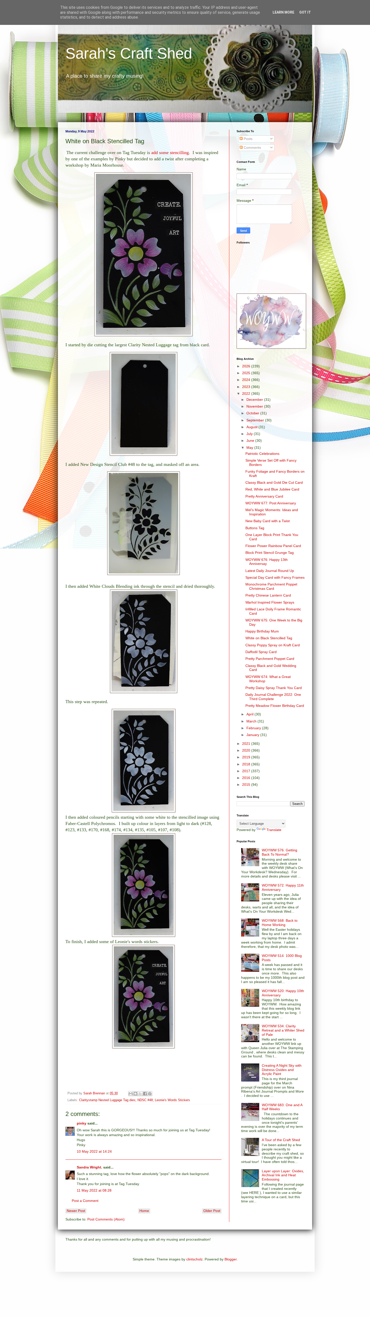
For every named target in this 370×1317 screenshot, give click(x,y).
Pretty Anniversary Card (264, 496)
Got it (305, 12)
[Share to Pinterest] (149, 1093)
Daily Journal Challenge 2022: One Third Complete (273, 697)
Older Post (211, 1211)
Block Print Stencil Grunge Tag (269, 553)
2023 (246, 387)
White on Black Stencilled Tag (268, 638)
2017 (246, 771)
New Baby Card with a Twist (267, 521)
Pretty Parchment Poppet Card (269, 659)
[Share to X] (140, 1093)
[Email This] (130, 1093)
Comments (252, 147)
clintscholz (194, 1259)
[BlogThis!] (135, 1093)
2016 (246, 778)
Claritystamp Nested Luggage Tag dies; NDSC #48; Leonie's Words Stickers (134, 1100)
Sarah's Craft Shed (128, 53)
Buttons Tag (254, 528)
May (250, 448)
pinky (81, 1123)
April (250, 714)
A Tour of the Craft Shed (281, 1140)
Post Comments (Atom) (106, 1219)
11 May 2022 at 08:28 (94, 1190)
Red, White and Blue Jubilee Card (272, 489)
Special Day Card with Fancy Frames (275, 577)
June (250, 440)
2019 (246, 757)
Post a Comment (85, 1201)
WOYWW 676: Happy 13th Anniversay (266, 562)
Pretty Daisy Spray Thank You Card (273, 688)
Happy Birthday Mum (262, 631)
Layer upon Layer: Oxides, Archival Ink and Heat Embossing (283, 1175)
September (255, 420)
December (255, 400)
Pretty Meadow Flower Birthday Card (274, 706)
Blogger (231, 1259)
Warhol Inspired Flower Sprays (269, 602)
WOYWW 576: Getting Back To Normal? (279, 852)
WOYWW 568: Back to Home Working (280, 922)
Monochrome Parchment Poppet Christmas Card (271, 586)
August (252, 427)
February (254, 728)
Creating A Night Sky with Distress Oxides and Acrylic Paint (282, 1069)
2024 (246, 380)
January (253, 735)
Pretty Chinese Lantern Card (268, 595)
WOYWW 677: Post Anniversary (270, 503)
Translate (274, 830)
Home (144, 1211)
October (253, 413)
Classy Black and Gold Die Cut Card (274, 482)
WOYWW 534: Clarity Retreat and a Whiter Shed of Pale (283, 1030)
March (251, 721)
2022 (246, 394)
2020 (246, 750)
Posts (247, 139)
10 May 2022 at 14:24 (94, 1151)
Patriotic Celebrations (262, 454)
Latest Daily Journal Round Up (269, 571)
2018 (246, 764)
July (250, 434)
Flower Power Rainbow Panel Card (273, 546)
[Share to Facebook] (144, 1093)
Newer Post (76, 1211)
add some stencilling (170, 152)
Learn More (283, 12)
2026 (246, 366)
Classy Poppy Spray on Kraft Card (272, 645)
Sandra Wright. (89, 1167)
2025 (246, 373)
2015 (246, 785)
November (255, 406)
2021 (246, 744)
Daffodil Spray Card (261, 652)
